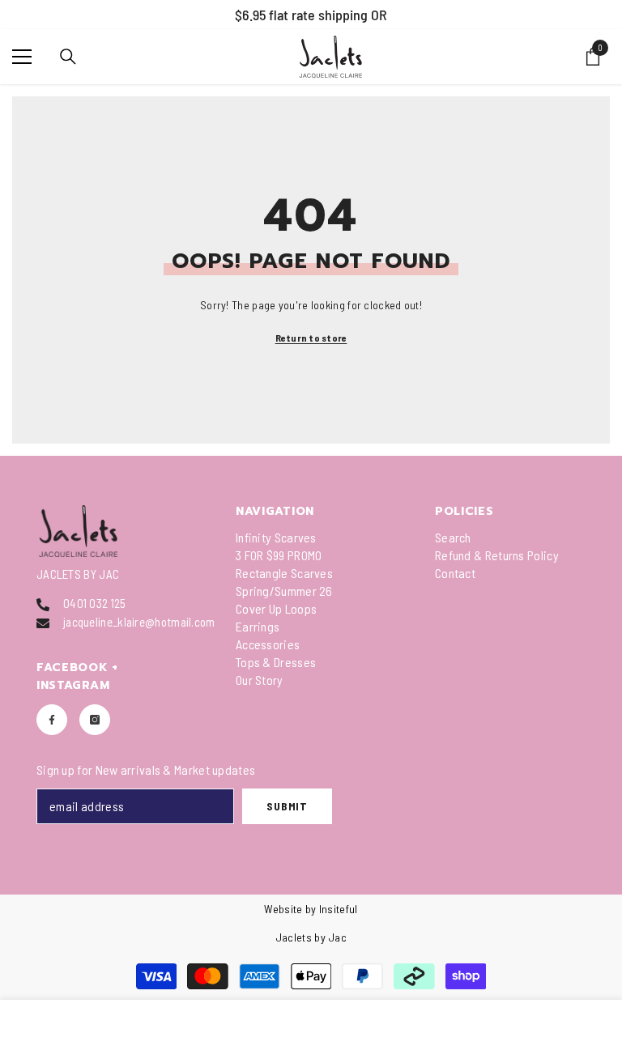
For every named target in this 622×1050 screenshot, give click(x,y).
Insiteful (338, 909)
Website (283, 909)
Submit (286, 806)
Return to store (311, 337)
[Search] (68, 56)
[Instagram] (94, 719)
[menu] (22, 56)
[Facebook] (51, 719)
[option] (311, 14)
